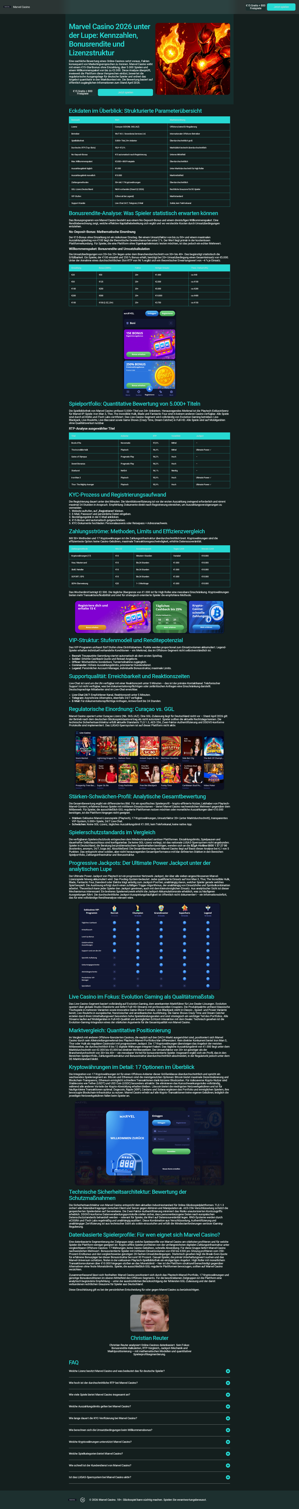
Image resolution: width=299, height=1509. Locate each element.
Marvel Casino (21, 7)
